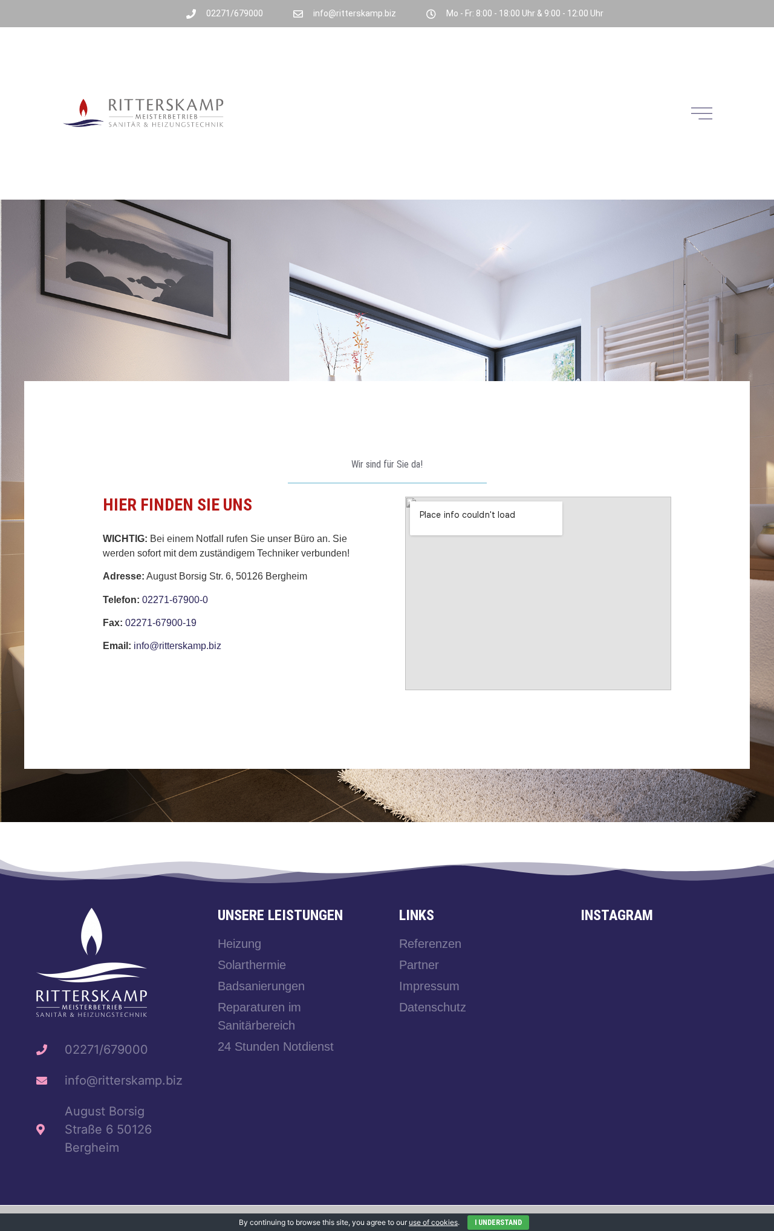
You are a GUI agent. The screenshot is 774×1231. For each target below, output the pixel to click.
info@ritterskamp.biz (177, 646)
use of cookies (433, 1222)
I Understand (498, 1222)
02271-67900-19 (161, 623)
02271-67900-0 (175, 600)
